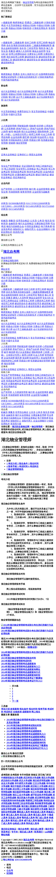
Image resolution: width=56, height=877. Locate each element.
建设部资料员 (19, 60)
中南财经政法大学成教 (12, 777)
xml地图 (48, 832)
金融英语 (13, 223)
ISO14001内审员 (33, 206)
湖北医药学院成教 (21, 792)
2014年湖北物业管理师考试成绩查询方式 (20, 672)
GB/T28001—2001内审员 (13, 206)
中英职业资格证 (32, 226)
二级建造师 (37, 22)
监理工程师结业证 (17, 54)
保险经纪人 (18, 229)
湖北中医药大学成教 (20, 786)
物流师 (17, 131)
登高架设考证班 (18, 172)
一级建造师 (6, 22)
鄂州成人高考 (28, 817)
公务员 (41, 221)
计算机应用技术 (39, 28)
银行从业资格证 (25, 223)
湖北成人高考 (26, 832)
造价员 (22, 48)
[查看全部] (32, 647)
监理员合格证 (22, 221)
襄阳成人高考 (23, 812)
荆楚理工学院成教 (34, 800)
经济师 (40, 126)
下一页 (15, 701)
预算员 (42, 48)
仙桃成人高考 (19, 823)
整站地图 (5, 835)
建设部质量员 (47, 60)
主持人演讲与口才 (29, 74)
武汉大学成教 (25, 780)
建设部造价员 (31, 57)
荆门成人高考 (41, 817)
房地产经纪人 (22, 129)
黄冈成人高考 (16, 820)
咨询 (9, 865)
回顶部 (10, 873)
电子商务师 (46, 226)
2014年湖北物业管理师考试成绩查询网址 (20, 669)
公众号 (10, 870)
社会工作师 (46, 134)
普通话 (28, 22)
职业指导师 (46, 358)
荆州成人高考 (32, 823)
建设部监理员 (45, 57)
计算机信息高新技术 (27, 77)
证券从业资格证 (8, 154)
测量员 (12, 221)
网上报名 (36, 712)
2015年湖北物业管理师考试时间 (16, 661)
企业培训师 (16, 137)
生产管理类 (6, 189)
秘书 (11, 131)
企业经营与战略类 (41, 192)
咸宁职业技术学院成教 (41, 795)
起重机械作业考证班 (25, 174)
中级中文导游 (15, 114)
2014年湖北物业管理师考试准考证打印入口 (21, 681)
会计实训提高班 (11, 100)
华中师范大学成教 (23, 783)
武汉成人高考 (26, 815)
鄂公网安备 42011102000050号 (17, 860)
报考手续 (42, 709)
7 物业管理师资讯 (15, 469)
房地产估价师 (36, 129)
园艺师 (26, 137)
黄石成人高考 (39, 815)
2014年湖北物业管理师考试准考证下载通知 (21, 678)
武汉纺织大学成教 (9, 780)
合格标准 (17, 712)
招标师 (32, 126)
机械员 (4, 221)
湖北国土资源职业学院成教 (34, 806)
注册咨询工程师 (42, 301)
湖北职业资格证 (8, 829)
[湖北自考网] (10, 251)
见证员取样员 (28, 166)
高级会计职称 (15, 28)
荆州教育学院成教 (43, 803)
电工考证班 (42, 169)
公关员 (33, 221)
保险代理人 (30, 229)
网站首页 (5, 269)
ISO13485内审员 (16, 209)
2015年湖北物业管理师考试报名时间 (18, 658)
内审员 (4, 203)
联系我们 (38, 832)
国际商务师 (43, 131)
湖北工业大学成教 (21, 795)
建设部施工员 (48, 303)
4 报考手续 (12, 466)
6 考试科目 (33, 466)
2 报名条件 (22, 463)
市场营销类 (14, 192)
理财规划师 (22, 126)
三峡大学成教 (23, 809)
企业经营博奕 (43, 189)
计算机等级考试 (45, 77)
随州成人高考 (44, 820)
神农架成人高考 (38, 812)
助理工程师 (34, 134)
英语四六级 (18, 232)
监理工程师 (42, 42)
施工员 (49, 48)
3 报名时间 (33, 463)
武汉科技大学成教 (32, 777)
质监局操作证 (19, 177)
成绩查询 (26, 712)
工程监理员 (32, 48)
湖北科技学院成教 (39, 789)
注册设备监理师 (42, 223)
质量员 (12, 51)
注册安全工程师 (34, 54)
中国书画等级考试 (9, 80)
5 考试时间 (22, 466)
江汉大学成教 (39, 783)
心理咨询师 (47, 346)
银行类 (32, 189)
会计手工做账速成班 (26, 97)
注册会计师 (42, 94)
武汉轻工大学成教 (39, 786)
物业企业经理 (38, 51)
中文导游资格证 (14, 25)
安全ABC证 (48, 298)
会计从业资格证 (8, 91)
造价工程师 (30, 42)
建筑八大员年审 (23, 51)
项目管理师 (21, 143)
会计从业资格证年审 (27, 91)
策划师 (33, 137)
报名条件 (24, 709)
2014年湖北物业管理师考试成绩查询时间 (20, 675)
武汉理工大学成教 (21, 789)
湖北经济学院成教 (41, 780)
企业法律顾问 (43, 229)
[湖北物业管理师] (9, 474)
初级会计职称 (29, 25)
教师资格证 (18, 22)
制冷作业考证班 (34, 172)
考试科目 (8, 712)
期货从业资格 (35, 154)
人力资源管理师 (8, 126)
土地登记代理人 (20, 134)
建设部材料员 (7, 62)
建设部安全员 (33, 60)
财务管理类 (25, 192)
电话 (9, 867)
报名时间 (33, 709)
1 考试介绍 (12, 463)
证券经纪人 (22, 154)
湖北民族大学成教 (25, 797)
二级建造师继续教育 (41, 45)
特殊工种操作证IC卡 (44, 375)
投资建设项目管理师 (40, 361)
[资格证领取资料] (9, 260)
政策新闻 (14, 709)
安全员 (4, 51)
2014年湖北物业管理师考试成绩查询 (18, 664)
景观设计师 (34, 140)
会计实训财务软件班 (43, 329)
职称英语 (27, 28)
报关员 (48, 221)
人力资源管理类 (20, 189)
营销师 (12, 143)
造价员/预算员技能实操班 (18, 45)
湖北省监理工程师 (15, 57)
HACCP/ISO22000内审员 (38, 203)
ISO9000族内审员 (17, 203)
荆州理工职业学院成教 (23, 803)
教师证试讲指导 (8, 77)
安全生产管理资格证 (11, 166)
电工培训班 (9, 169)
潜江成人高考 (12, 815)
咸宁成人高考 (30, 820)
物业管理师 (28, 2)
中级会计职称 (43, 25)
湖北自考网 (23, 829)
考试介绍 (5, 709)
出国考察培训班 (46, 74)
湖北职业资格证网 (20, 426)
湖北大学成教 (47, 777)
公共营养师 (9, 129)
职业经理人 (43, 137)
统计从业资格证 (29, 131)
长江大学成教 (36, 792)
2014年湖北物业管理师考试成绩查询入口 (20, 666)
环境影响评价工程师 (18, 140)
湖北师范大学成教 (39, 809)
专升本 (14, 832)
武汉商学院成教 (42, 797)
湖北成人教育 (36, 829)
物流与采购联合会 (15, 226)
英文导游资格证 (38, 111)
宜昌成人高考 (14, 817)
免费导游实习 (23, 111)
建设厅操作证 (42, 174)
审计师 (12, 97)
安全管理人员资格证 (26, 169)
